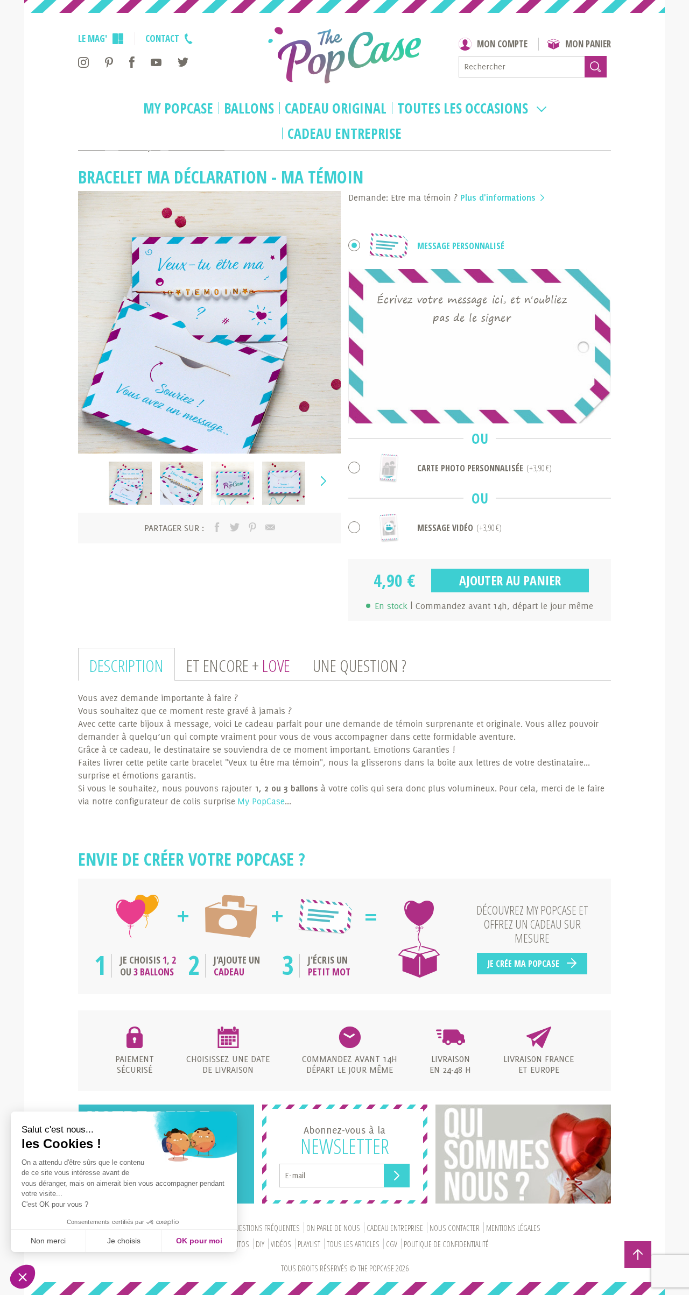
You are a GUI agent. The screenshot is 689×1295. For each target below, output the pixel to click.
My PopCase (178, 109)
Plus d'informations (499, 197)
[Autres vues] (93, 483)
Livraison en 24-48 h (450, 1064)
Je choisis (123, 1240)
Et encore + (238, 665)
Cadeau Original (335, 109)
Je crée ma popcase (524, 964)
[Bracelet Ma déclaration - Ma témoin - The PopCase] (130, 483)
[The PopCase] (344, 55)
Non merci (48, 1240)
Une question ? (359, 665)
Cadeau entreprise (344, 134)
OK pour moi (199, 1240)
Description (126, 665)
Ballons (249, 109)
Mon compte (502, 44)
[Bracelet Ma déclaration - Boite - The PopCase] (232, 483)
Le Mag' (92, 38)
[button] (23, 1277)
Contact (162, 38)
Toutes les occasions (464, 109)
